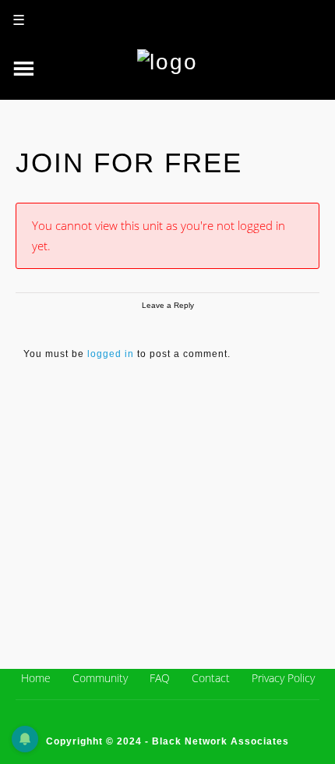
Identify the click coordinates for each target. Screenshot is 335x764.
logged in (110, 353)
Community (100, 677)
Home (36, 677)
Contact (211, 677)
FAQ (160, 677)
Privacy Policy (283, 677)
